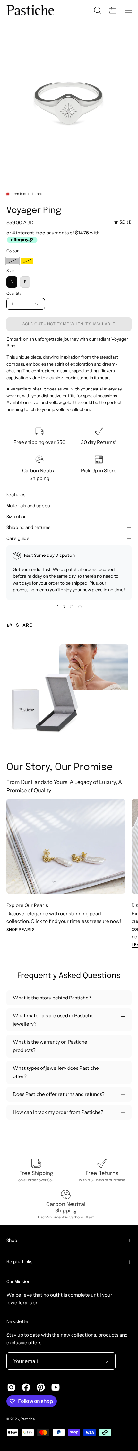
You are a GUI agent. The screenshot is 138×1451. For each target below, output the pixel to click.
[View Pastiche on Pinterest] (41, 1387)
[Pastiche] (30, 10)
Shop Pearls (20, 929)
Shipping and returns (28, 527)
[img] (123, 222)
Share (24, 624)
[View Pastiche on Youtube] (55, 1387)
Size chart (17, 517)
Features (16, 495)
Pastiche (27, 1419)
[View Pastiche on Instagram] (11, 1387)
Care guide (18, 538)
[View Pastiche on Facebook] (26, 1387)
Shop (11, 1240)
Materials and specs (28, 506)
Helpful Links (19, 1262)
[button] (96, 10)
